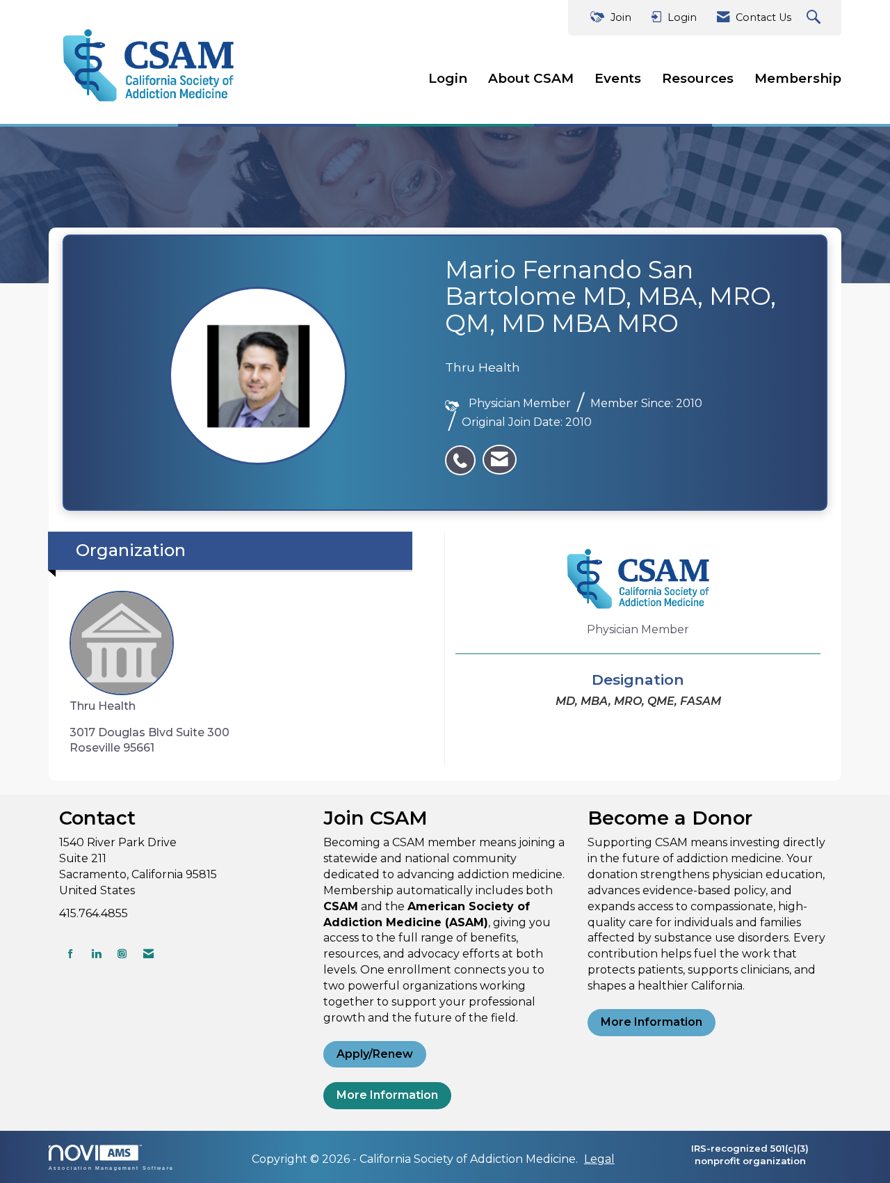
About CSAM (531, 78)
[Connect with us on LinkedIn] (96, 953)
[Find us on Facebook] (70, 953)
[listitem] (464, 453)
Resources (698, 78)
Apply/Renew (375, 1054)
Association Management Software (111, 1167)
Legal (599, 1159)
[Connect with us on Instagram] (122, 953)
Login (447, 78)
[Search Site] (815, 17)
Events (617, 78)
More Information (387, 1095)
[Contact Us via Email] (148, 953)
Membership (797, 78)
